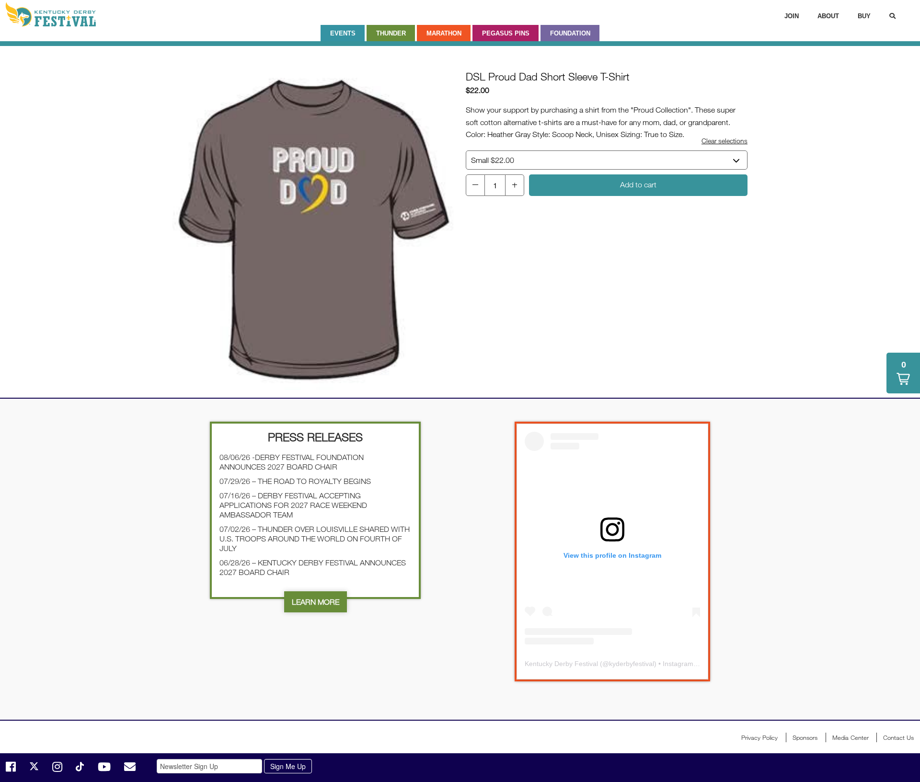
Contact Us (898, 737)
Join (791, 16)
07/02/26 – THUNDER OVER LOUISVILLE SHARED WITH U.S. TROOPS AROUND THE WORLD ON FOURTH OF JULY (314, 538)
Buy (864, 16)
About (828, 16)
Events (343, 33)
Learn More (315, 602)
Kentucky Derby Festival (56, 14)
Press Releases (315, 437)
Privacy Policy (759, 737)
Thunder (391, 33)
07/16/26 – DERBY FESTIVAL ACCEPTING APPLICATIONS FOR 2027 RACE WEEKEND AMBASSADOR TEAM (293, 505)
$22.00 (492, 160)
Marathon (443, 33)
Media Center (850, 737)
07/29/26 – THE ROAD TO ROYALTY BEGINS (295, 481)
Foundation (570, 33)
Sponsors (805, 737)
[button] (475, 185)
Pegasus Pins (505, 33)
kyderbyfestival (631, 663)
